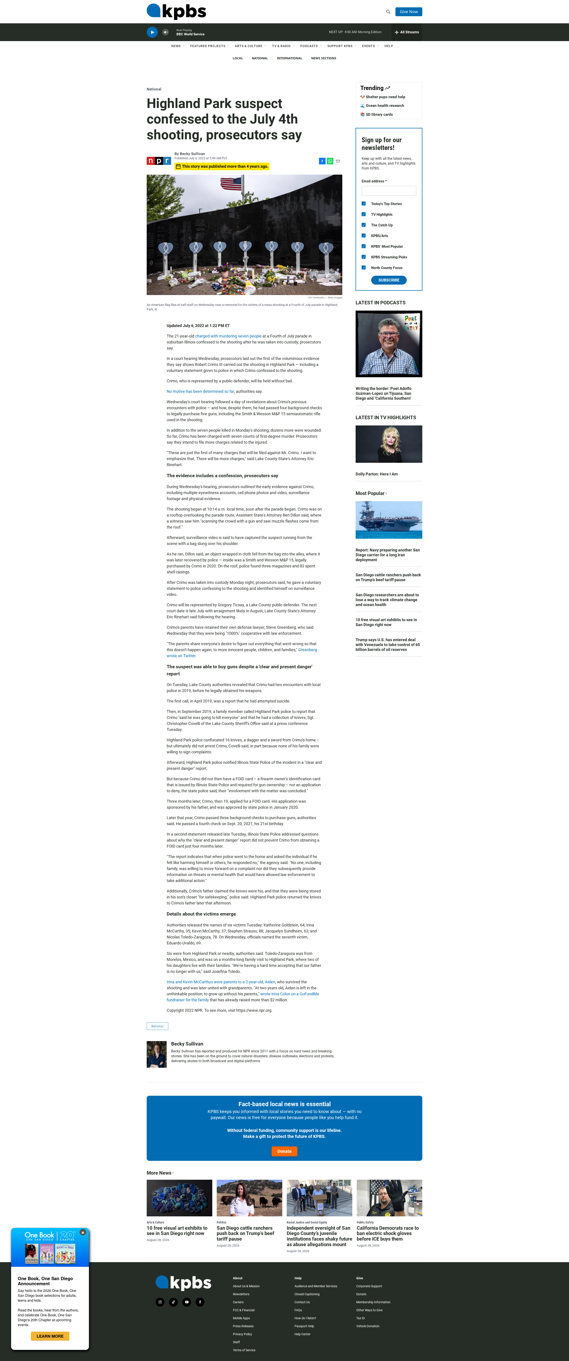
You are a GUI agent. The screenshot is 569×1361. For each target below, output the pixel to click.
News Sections (323, 58)
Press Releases (243, 1326)
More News (159, 1173)
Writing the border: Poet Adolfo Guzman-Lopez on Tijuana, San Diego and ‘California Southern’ (383, 393)
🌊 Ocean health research (382, 105)
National (260, 58)
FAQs (298, 1310)
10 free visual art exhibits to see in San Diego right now (386, 622)
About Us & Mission (246, 1286)
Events (368, 46)
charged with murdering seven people (228, 336)
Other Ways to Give (369, 1310)
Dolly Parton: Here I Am (377, 474)
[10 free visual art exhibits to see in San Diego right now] (179, 1198)
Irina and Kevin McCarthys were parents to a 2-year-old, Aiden (221, 982)
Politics (221, 1222)
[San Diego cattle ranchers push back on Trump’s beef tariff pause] (249, 1198)
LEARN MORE (50, 1336)
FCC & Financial (243, 1310)
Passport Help (304, 1326)
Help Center (303, 1334)
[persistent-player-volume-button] (165, 32)
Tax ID (360, 1318)
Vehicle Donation (367, 1326)
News (176, 46)
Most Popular (370, 493)
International (289, 58)
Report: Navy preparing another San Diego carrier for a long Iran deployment (388, 555)
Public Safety (365, 1222)
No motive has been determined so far (200, 391)
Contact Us (302, 1302)
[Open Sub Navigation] (184, 46)
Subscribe (389, 280)
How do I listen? (305, 1318)
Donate (284, 1151)
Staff (236, 1342)
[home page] (176, 12)
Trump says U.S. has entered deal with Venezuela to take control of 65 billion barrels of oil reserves (388, 644)
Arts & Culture (248, 46)
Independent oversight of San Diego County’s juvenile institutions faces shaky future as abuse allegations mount (319, 1236)
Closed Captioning (307, 1294)
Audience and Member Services (316, 1286)
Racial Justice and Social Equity (307, 1222)
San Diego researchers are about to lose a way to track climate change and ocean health (387, 600)
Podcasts (309, 46)
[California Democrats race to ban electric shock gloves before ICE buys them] (389, 1198)
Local (238, 58)
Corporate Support (369, 1286)
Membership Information (373, 1302)
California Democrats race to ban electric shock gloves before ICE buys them (388, 1233)
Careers (238, 1302)
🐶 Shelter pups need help (382, 97)
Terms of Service (244, 1350)
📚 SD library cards (376, 114)
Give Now (409, 11)
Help (389, 46)
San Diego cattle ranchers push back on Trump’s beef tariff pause (388, 577)
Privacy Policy (242, 1334)
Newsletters (241, 1294)
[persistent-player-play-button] (152, 32)
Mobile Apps (241, 1318)
